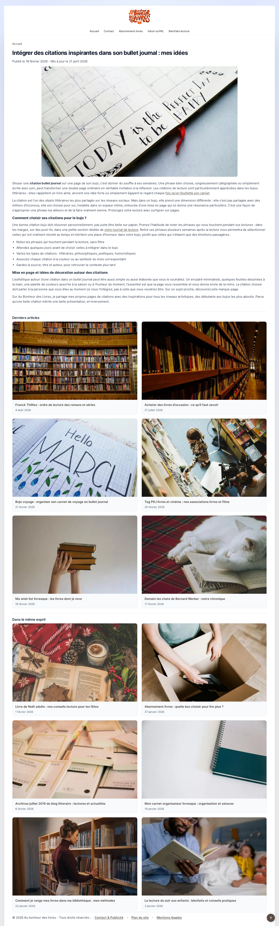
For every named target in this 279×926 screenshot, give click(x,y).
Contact (109, 31)
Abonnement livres (131, 31)
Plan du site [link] (140, 917)
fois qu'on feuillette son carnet (187, 193)
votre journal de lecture (121, 230)
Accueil (94, 31)
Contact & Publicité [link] (109, 917)
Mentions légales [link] (169, 917)
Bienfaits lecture (179, 31)
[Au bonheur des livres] (139, 17)
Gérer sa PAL (156, 31)
